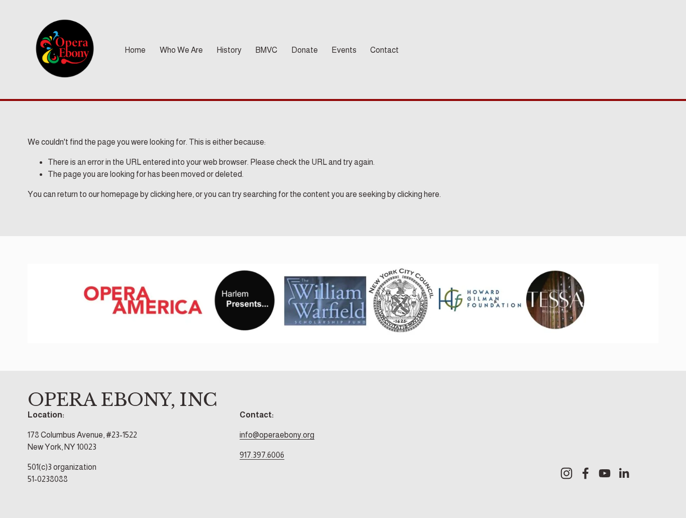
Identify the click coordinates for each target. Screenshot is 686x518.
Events (344, 50)
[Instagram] (566, 473)
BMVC (266, 50)
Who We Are (181, 50)
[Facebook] (586, 473)
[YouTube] (605, 473)
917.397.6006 (262, 455)
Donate (304, 50)
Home (135, 50)
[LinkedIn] (624, 473)
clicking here (171, 194)
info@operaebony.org (277, 435)
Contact (384, 50)
